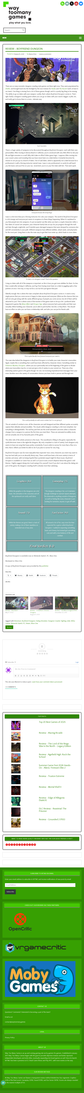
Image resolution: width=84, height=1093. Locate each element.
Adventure (17, 621)
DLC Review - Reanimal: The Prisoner (52, 809)
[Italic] (18, 675)
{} (41, 675)
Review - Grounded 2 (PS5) (52, 819)
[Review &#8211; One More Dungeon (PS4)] (66, 603)
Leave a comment (45, 54)
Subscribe (10, 892)
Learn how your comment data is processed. (47, 682)
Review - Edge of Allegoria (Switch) (51, 799)
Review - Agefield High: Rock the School (55, 755)
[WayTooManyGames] (18, 24)
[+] (44, 675)
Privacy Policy (10, 1037)
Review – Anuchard (11, 610)
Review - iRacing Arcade (50, 733)
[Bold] (15, 675)
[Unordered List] (29, 675)
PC (24, 623)
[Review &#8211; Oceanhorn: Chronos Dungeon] (41, 603)
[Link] (38, 675)
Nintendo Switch (16, 623)
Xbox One (34, 623)
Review (9, 627)
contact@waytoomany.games (15, 1022)
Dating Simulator (41, 621)
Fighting (63, 621)
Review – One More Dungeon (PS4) (66, 610)
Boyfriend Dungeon (28, 621)
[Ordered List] (27, 675)
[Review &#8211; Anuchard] (16, 603)
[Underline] (21, 675)
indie (68, 621)
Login (77, 662)
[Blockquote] (32, 675)
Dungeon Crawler (54, 621)
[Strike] (24, 675)
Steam (28, 623)
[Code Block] (35, 675)
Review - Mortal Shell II (50, 787)
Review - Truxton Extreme (51, 776)
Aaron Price (32, 54)
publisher (45, 566)
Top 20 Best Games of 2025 (52, 722)
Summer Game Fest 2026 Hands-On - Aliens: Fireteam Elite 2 (55, 766)
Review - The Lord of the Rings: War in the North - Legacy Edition (55, 744)
